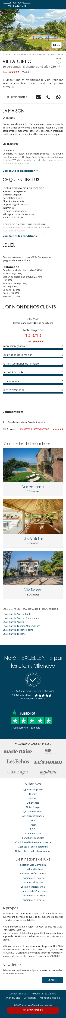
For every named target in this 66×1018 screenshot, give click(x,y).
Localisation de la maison (17, 354)
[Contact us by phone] (48, 97)
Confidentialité (33, 833)
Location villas (9, 54)
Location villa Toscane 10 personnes (21, 625)
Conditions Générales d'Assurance (33, 842)
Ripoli (60, 54)
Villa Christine (33, 538)
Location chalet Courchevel (33, 891)
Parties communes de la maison (21, 363)
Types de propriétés (33, 789)
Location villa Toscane (14, 633)
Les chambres (11, 381)
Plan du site (13, 997)
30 (58, 44)
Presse (33, 824)
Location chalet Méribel (33, 886)
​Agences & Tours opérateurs (33, 846)
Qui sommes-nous (33, 811)
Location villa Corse (33, 882)
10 (62, 346)
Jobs (33, 820)
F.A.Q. (33, 829)
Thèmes (33, 793)
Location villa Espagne (33, 878)
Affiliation (30, 997)
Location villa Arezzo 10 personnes (21, 618)
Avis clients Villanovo (33, 815)
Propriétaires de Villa (44, 993)
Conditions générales (33, 837)
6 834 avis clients (22, 695)
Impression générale (15, 346)
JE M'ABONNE (53, 980)
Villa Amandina (33, 487)
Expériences (33, 802)
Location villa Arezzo (13, 621)
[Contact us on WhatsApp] (58, 97)
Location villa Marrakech (33, 864)
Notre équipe (33, 807)
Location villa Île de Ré (33, 899)
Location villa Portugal (33, 895)
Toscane (41, 54)
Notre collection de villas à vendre (33, 851)
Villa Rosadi (33, 590)
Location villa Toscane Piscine (18, 629)
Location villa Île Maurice (33, 873)
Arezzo (51, 54)
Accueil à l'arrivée (13, 372)
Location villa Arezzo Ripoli (16, 614)
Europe (22, 54)
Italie (31, 54)
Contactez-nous (19, 993)
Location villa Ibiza (33, 869)
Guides (33, 798)
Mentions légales (50, 997)
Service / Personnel (14, 390)
